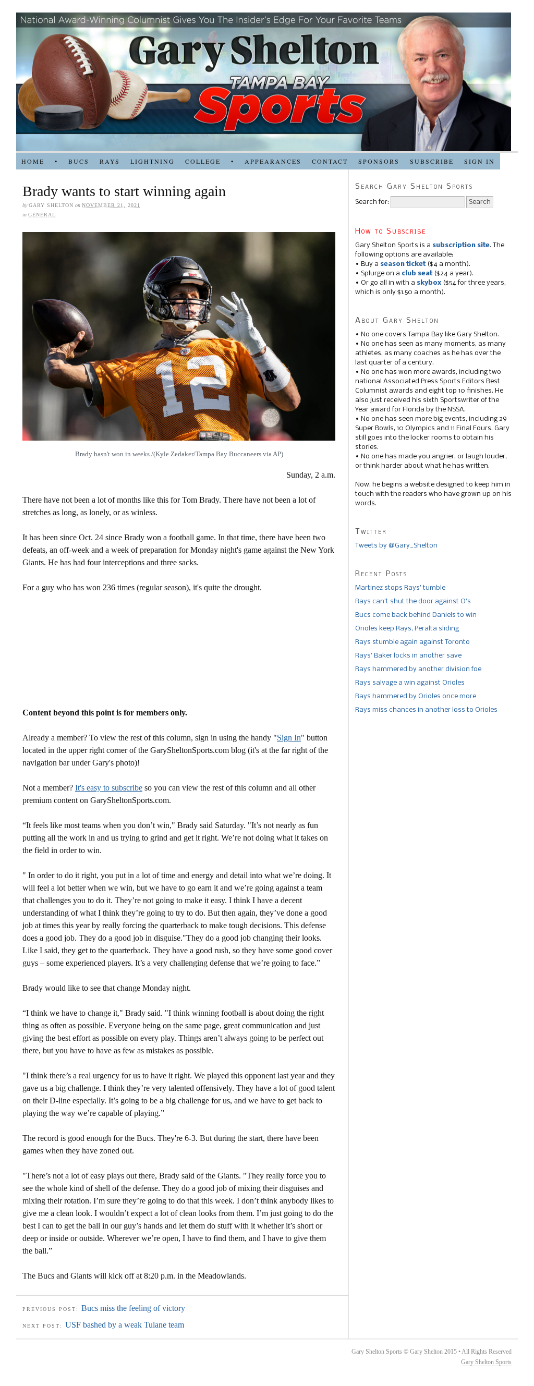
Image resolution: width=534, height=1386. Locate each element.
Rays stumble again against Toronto (412, 642)
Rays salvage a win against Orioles (410, 682)
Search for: (372, 202)
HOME (32, 161)
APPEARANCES (273, 161)
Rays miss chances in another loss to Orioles (426, 710)
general (42, 214)
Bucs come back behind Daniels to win (416, 615)
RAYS (110, 161)
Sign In (289, 737)
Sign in (479, 161)
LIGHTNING (152, 161)
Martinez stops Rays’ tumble (400, 588)
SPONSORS (378, 161)
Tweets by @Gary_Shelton (396, 545)
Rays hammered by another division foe (418, 669)
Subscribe (432, 161)
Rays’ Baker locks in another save (408, 655)
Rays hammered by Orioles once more (415, 696)
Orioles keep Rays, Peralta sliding (407, 628)
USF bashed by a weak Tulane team (124, 1324)
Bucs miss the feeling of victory (133, 1308)
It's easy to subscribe (108, 787)
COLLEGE (203, 161)
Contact (330, 161)
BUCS (78, 161)
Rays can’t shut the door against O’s (413, 601)
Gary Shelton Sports (486, 1362)
